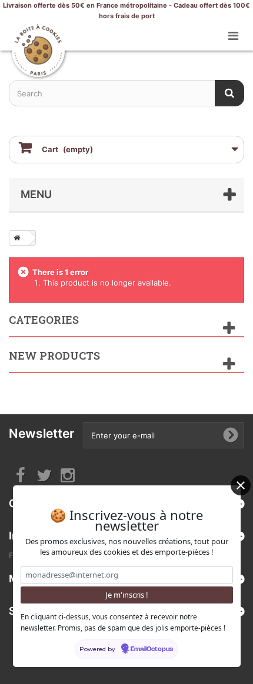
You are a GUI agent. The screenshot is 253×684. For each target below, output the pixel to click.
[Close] (241, 485)
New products (54, 355)
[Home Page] (15, 238)
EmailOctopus (152, 649)
